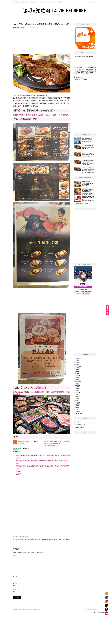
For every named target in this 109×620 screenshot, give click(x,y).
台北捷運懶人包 (24, 2)
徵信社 (78, 358)
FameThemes (93, 609)
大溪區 (47, 115)
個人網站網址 (15, 590)
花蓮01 (18, 471)
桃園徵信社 (77, 364)
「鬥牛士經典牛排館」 (38, 95)
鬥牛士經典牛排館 (64, 539)
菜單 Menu (16, 27)
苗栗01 (18, 474)
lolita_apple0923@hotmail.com (86, 56)
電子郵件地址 (15, 584)
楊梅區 (66, 115)
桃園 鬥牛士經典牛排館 (28, 539)
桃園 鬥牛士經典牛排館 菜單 (47, 539)
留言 (14, 556)
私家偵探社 (77, 375)
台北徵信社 (77, 360)
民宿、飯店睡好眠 (51, 2)
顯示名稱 (15, 577)
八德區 (40, 115)
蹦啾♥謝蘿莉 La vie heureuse (54, 10)
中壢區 (22, 115)
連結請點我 (40, 387)
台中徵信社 (77, 368)
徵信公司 (76, 373)
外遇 (78, 381)
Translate (85, 79)
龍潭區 (53, 115)
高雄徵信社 (77, 371)
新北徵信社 (77, 362)
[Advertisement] (41, 42)
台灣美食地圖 (16, 2)
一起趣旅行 (42, 2)
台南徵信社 (77, 370)
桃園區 (15, 115)
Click (107, 310)
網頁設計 (80, 413)
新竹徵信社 (79, 366)
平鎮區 (59, 115)
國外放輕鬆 (59, 2)
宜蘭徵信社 (77, 407)
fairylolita (24, 27)
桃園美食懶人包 (33, 2)
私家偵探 (76, 409)
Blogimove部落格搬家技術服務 (101, 612)
